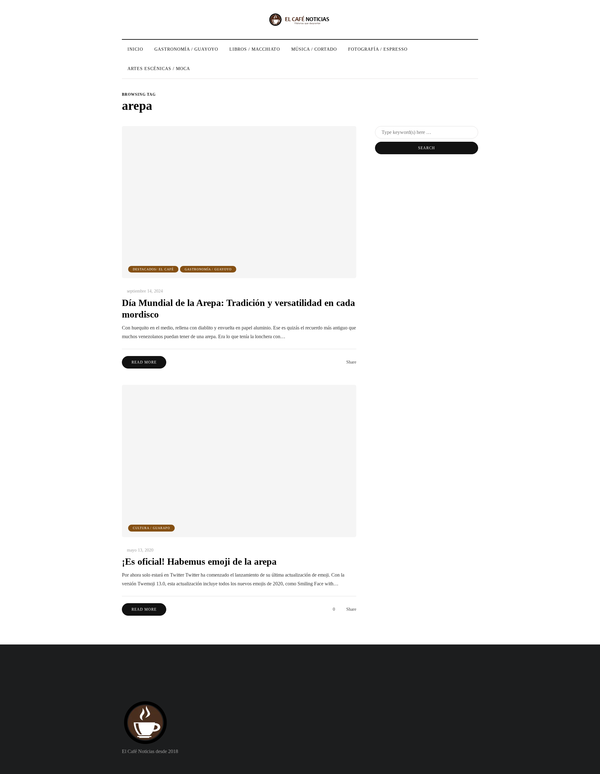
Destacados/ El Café (153, 269)
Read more (144, 362)
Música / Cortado (314, 49)
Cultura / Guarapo (151, 528)
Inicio (135, 49)
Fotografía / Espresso (378, 49)
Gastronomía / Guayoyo (186, 49)
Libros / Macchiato (254, 49)
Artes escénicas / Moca (159, 68)
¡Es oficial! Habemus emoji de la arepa (199, 561)
